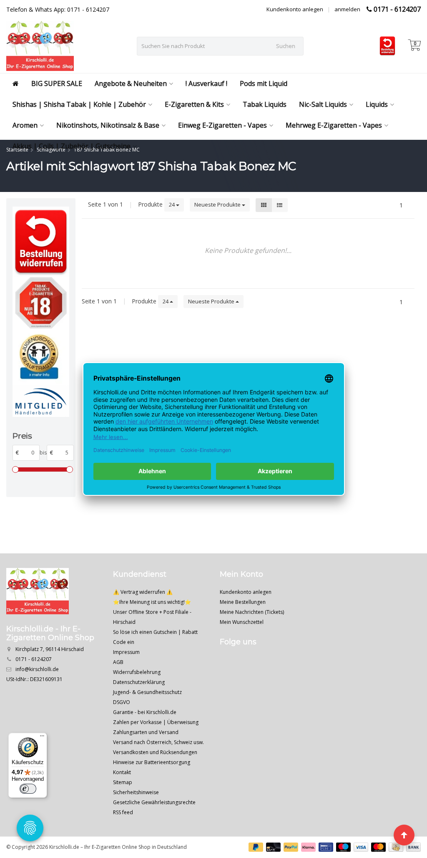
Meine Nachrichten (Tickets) (252, 612)
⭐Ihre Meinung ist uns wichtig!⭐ (152, 602)
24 (172, 204)
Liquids (377, 104)
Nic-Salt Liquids (323, 104)
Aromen (25, 125)
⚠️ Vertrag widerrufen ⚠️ (143, 592)
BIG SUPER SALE (56, 83)
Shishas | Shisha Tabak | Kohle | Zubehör (79, 104)
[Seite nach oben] (404, 835)
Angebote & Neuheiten (131, 83)
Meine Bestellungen (243, 602)
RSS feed (123, 812)
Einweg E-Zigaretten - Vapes (222, 125)
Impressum (126, 652)
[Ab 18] (41, 302)
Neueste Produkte (218, 204)
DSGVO (121, 702)
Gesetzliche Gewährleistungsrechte (154, 802)
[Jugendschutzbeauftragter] (41, 356)
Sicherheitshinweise (136, 792)
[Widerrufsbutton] (41, 242)
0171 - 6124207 (397, 9)
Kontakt (122, 772)
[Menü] (42, 738)
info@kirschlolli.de (37, 669)
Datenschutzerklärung (139, 682)
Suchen (285, 46)
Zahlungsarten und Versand (145, 732)
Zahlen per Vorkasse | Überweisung (155, 722)
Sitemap (122, 782)
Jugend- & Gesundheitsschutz (147, 692)
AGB (118, 662)
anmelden (347, 9)
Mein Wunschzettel (242, 622)
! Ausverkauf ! (206, 83)
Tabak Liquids (264, 104)
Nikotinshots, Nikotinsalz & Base (107, 125)
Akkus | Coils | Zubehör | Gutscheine (72, 146)
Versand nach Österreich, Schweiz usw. (158, 742)
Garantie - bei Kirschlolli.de (144, 712)
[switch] (28, 789)
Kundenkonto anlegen (294, 9)
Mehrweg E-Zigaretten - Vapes (334, 125)
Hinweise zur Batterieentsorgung (151, 762)
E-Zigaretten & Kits (194, 104)
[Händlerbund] (41, 401)
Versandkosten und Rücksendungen (155, 752)
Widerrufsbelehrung (137, 672)
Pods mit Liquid (263, 83)
